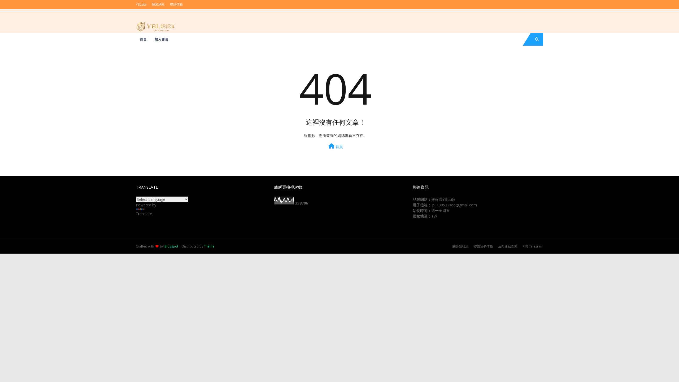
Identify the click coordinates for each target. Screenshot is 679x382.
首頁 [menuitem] (143, 39)
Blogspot (171, 246)
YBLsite (141, 4)
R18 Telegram (533, 246)
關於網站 (158, 4)
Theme (209, 246)
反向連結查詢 (507, 246)
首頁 (338, 146)
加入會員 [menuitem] (161, 39)
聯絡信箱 (176, 4)
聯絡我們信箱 (483, 246)
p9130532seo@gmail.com (454, 204)
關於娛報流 (460, 246)
